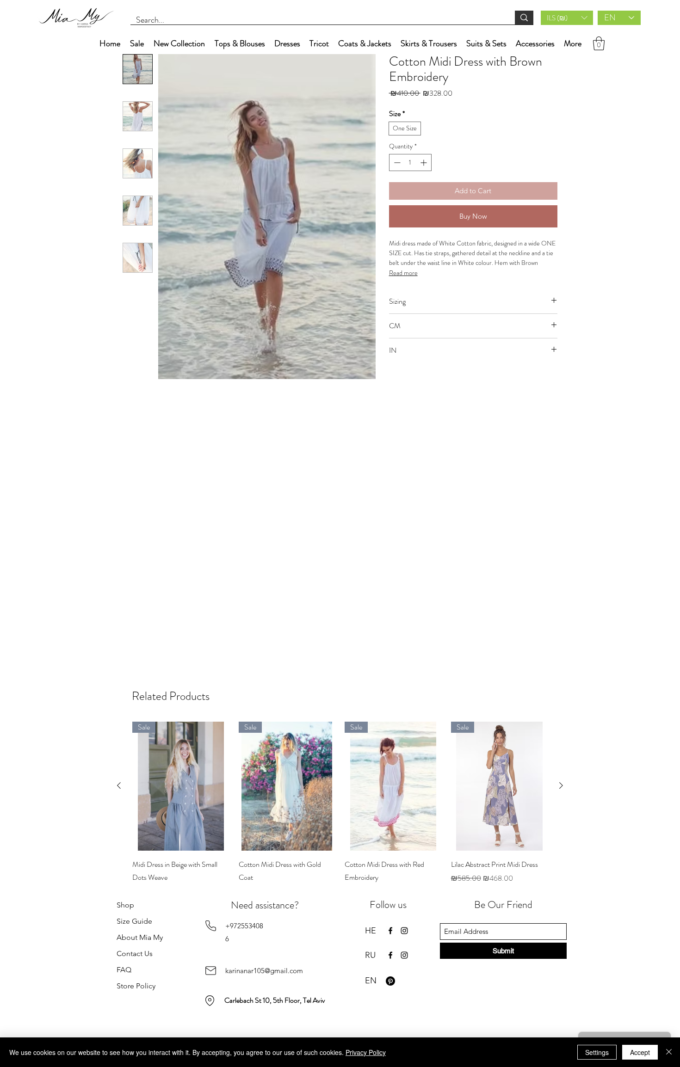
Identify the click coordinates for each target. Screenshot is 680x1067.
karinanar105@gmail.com (264, 970)
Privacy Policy (366, 1052)
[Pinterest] (390, 981)
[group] (340, 809)
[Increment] (424, 162)
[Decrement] (396, 162)
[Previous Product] (118, 785)
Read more (403, 272)
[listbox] (567, 18)
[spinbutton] (410, 162)
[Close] (668, 1052)
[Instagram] (404, 930)
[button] (567, 18)
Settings (597, 1052)
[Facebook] (390, 930)
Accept (640, 1052)
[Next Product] (561, 785)
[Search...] (524, 18)
